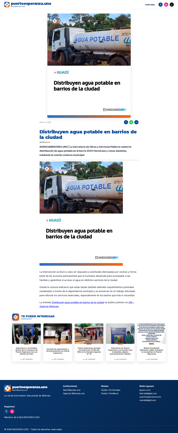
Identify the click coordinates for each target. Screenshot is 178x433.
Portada (150, 5)
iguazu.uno (145, 390)
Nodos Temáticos (109, 393)
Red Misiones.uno (72, 390)
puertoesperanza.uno (150, 396)
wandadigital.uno (148, 400)
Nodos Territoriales (110, 390)
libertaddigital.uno (148, 393)
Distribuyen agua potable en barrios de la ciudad (78, 302)
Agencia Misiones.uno (74, 393)
